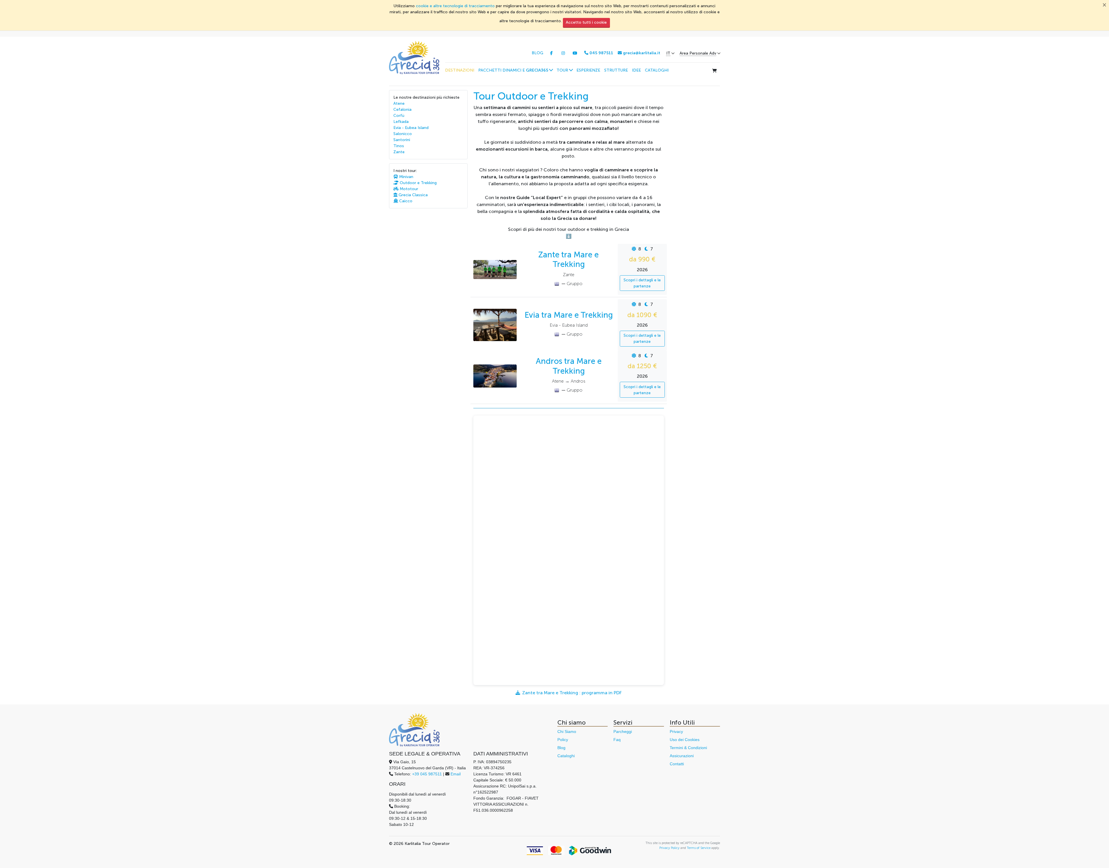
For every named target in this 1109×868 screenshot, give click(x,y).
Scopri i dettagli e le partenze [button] (642, 283)
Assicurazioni (682, 755)
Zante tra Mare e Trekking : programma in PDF (572, 692)
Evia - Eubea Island (411, 127)
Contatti (677, 764)
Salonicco (402, 133)
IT (668, 53)
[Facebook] (551, 53)
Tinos (398, 145)
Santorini (401, 139)
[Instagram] (563, 53)
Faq (617, 739)
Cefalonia (402, 109)
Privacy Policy (669, 848)
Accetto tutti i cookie (586, 22)
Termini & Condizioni (688, 747)
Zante (399, 151)
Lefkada (401, 121)
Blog (561, 747)
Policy (562, 739)
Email (456, 774)
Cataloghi (566, 755)
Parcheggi (622, 731)
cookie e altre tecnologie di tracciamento (455, 5)
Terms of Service (698, 848)
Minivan (405, 176)
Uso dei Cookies (684, 739)
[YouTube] (575, 53)
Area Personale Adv (698, 53)
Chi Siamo (566, 731)
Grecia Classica (412, 194)
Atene (399, 103)
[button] (515, 70)
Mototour (408, 188)
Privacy (676, 731)
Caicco (405, 201)
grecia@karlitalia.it (641, 52)
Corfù (398, 115)
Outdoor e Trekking (418, 182)
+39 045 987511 (427, 774)
